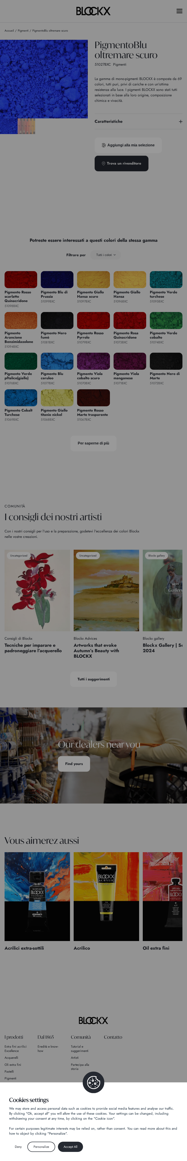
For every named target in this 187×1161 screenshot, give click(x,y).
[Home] (93, 1020)
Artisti (75, 1057)
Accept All (70, 1146)
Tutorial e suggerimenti (79, 1048)
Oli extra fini (13, 1064)
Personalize (41, 1146)
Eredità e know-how (48, 1048)
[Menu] (179, 11)
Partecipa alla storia (80, 1066)
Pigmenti (10, 1078)
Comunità (81, 1037)
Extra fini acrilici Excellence (16, 1048)
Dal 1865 (46, 1037)
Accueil (9, 30)
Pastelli (9, 1071)
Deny (18, 1146)
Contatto (113, 1037)
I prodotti (14, 1037)
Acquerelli (11, 1057)
